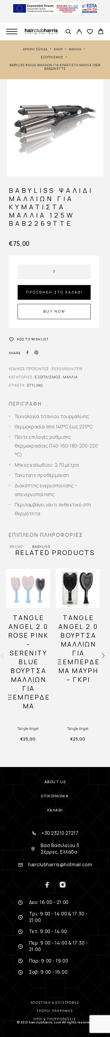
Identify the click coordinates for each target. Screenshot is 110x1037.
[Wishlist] (90, 32)
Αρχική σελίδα (35, 49)
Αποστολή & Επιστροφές (55, 1002)
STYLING (35, 385)
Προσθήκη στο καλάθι (54, 292)
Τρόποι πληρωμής (55, 1011)
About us (55, 781)
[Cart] (101, 32)
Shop (58, 49)
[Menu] (11, 31)
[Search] (68, 32)
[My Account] (79, 32)
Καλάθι (55, 810)
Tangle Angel (27, 728)
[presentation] (2, 656)
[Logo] (41, 31)
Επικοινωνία (55, 796)
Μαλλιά (75, 49)
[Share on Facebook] (27, 353)
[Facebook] (47, 885)
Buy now (54, 311)
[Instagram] (62, 885)
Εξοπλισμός (52, 57)
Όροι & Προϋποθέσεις (55, 1019)
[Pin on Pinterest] (36, 353)
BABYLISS (41, 546)
